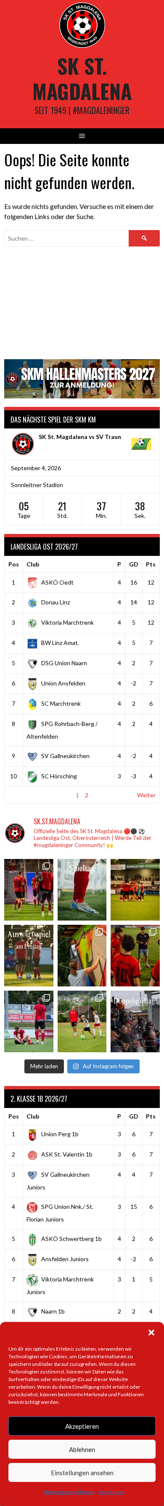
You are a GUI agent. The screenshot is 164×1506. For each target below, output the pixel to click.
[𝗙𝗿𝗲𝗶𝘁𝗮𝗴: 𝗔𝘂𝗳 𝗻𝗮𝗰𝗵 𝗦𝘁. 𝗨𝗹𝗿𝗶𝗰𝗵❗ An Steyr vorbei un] (28, 955)
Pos (13, 564)
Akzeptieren (82, 1426)
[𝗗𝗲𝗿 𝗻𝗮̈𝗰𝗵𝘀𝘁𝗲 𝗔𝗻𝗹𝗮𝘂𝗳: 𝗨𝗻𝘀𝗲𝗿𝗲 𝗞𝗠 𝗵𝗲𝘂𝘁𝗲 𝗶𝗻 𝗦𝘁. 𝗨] (82, 890)
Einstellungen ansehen (82, 1472)
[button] (151, 1332)
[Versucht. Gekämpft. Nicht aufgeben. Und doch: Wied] (28, 890)
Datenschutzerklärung (69, 1492)
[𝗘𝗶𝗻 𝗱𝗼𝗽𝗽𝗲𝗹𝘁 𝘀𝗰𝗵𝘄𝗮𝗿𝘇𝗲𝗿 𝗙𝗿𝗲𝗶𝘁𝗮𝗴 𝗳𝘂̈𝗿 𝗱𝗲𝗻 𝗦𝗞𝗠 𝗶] (135, 955)
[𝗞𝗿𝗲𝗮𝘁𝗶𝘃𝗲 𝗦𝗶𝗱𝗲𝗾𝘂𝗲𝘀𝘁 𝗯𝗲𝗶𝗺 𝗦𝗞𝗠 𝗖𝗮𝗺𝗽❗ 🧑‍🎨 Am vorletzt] (82, 955)
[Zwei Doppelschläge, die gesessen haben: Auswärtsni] (28, 1021)
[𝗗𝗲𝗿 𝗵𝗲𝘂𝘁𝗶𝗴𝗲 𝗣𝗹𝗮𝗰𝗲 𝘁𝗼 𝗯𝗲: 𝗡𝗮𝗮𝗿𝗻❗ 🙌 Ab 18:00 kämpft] (135, 1021)
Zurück (17, 795)
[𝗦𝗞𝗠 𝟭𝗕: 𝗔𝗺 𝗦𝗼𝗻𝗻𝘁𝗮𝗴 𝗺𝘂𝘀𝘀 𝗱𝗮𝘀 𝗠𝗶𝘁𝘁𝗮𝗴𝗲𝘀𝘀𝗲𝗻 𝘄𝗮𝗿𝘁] (135, 890)
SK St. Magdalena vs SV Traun (80, 436)
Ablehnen (82, 1449)
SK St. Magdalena (82, 78)
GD (133, 564)
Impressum (111, 1492)
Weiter (146, 795)
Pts (151, 564)
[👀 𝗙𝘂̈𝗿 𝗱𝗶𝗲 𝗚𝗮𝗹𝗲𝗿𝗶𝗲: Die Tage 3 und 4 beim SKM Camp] (82, 1021)
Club (32, 564)
